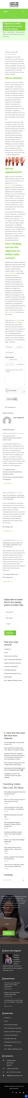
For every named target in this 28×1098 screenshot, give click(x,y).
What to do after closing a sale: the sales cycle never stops (14, 800)
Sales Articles (11, 32)
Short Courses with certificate (13, 659)
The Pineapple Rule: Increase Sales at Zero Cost (14, 743)
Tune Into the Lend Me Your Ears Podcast (14, 736)
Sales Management (17, 477)
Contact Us (7, 649)
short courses (18, 320)
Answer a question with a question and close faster (14, 858)
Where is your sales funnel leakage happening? (14, 840)
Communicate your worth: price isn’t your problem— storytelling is (14, 808)
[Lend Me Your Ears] (14, 4)
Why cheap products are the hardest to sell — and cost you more (13, 849)
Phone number (9, 357)
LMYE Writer (19, 492)
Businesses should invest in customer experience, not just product (12, 545)
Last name (9, 618)
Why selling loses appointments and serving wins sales (14, 793)
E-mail (8, 624)
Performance (8, 477)
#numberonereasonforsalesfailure (12, 472)
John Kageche (12, 54)
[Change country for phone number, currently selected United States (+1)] (7, 359)
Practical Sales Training (10, 656)
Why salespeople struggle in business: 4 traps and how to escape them (12, 824)
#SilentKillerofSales (8, 474)
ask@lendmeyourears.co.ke (14, 1075)
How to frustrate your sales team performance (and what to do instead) (14, 497)
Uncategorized (20, 32)
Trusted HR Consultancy (11, 666)
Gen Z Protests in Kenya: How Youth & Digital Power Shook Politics (14, 763)
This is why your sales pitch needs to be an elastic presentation (14, 865)
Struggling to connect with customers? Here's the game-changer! (13, 775)
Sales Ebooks (8, 677)
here (15, 322)
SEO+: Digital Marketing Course (13, 680)
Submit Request (11, 399)
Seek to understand (10, 273)
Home (4, 32)
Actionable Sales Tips (10, 670)
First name (9, 612)
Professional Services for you (12, 673)
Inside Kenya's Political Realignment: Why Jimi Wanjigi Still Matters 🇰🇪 (14, 769)
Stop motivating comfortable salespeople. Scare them (12, 438)
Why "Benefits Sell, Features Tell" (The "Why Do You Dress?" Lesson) (14, 749)
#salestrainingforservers (12, 574)
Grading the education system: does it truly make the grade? (13, 833)
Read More (7, 483)
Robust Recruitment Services (12, 663)
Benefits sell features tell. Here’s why (13, 816)
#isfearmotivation (10, 469)
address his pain (9, 312)
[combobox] (9, 364)
